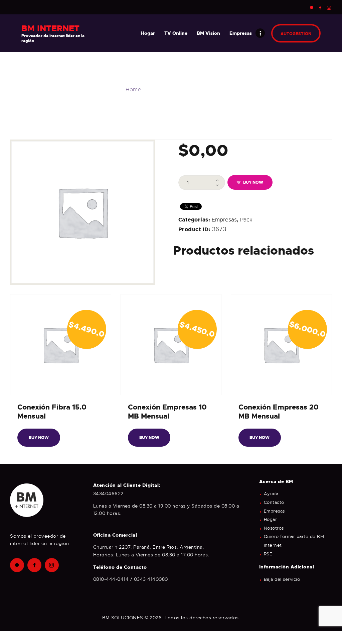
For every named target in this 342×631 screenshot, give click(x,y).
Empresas (224, 219)
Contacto (274, 502)
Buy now (253, 182)
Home (133, 90)
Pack (246, 219)
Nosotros (274, 528)
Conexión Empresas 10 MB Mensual (167, 412)
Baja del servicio (282, 579)
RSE (268, 554)
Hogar (270, 519)
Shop (155, 89)
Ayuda (271, 494)
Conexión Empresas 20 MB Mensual (278, 412)
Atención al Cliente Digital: (126, 485)
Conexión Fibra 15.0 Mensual (52, 412)
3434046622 (108, 493)
